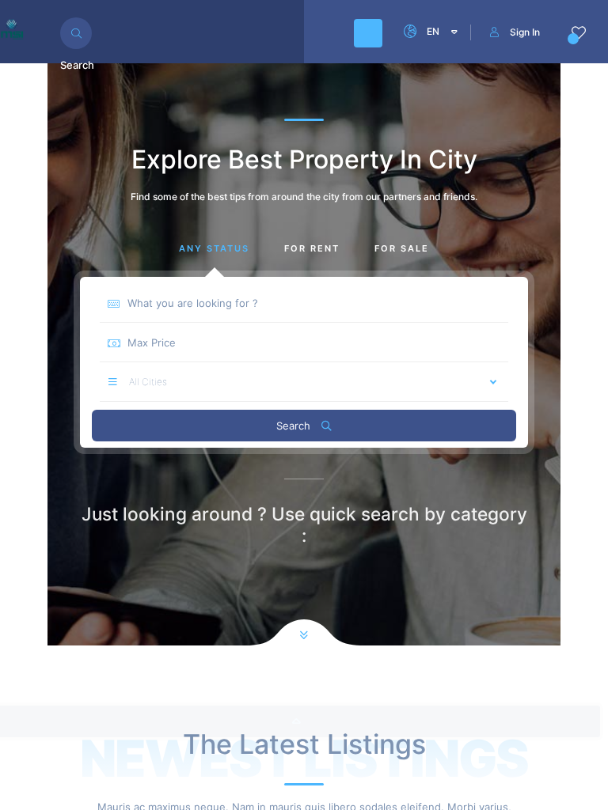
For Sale (401, 248)
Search (295, 425)
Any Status (214, 248)
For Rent (312, 248)
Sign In (525, 32)
